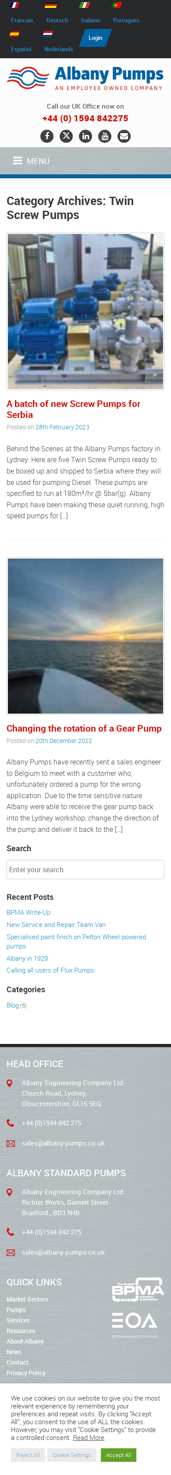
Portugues (126, 20)
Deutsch (57, 20)
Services (18, 1320)
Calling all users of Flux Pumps (50, 970)
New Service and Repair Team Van (56, 924)
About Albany (25, 1341)
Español (21, 49)
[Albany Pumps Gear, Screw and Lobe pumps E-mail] (124, 136)
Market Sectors (27, 1299)
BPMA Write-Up (28, 912)
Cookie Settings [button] (72, 1455)
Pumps (16, 1309)
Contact (17, 1362)
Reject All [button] (28, 1455)
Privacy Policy (26, 1373)
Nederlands (58, 49)
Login (95, 38)
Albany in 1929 (27, 958)
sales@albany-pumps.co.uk (63, 1143)
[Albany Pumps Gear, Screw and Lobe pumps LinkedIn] (85, 136)
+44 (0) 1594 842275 (85, 118)
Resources (21, 1330)
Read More (88, 1438)
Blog (13, 1005)
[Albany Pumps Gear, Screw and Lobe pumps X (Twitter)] (66, 136)
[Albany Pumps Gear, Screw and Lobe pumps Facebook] (46, 136)
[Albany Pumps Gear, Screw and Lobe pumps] (85, 79)
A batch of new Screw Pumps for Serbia (73, 409)
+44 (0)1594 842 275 (51, 1122)
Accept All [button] (118, 1455)
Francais (22, 20)
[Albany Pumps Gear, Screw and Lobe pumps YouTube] (104, 136)
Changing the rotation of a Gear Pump (84, 728)
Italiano (90, 20)
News (14, 1352)
